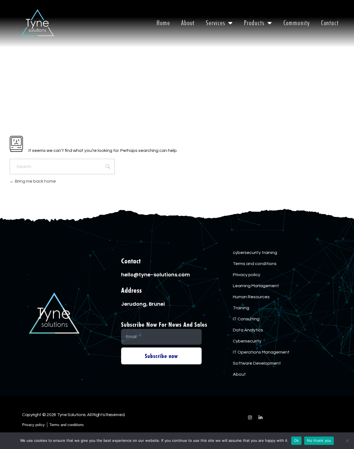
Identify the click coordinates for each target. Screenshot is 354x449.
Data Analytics (248, 330)
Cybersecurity (247, 341)
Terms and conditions (255, 263)
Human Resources (251, 297)
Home (163, 23)
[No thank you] (347, 440)
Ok (296, 440)
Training (241, 308)
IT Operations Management (261, 352)
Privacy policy (246, 274)
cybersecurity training (255, 252)
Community (296, 23)
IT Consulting (246, 319)
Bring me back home (35, 181)
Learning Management (256, 286)
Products (254, 23)
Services (215, 23)
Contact (330, 23)
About (188, 23)
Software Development (257, 363)
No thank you (319, 440)
